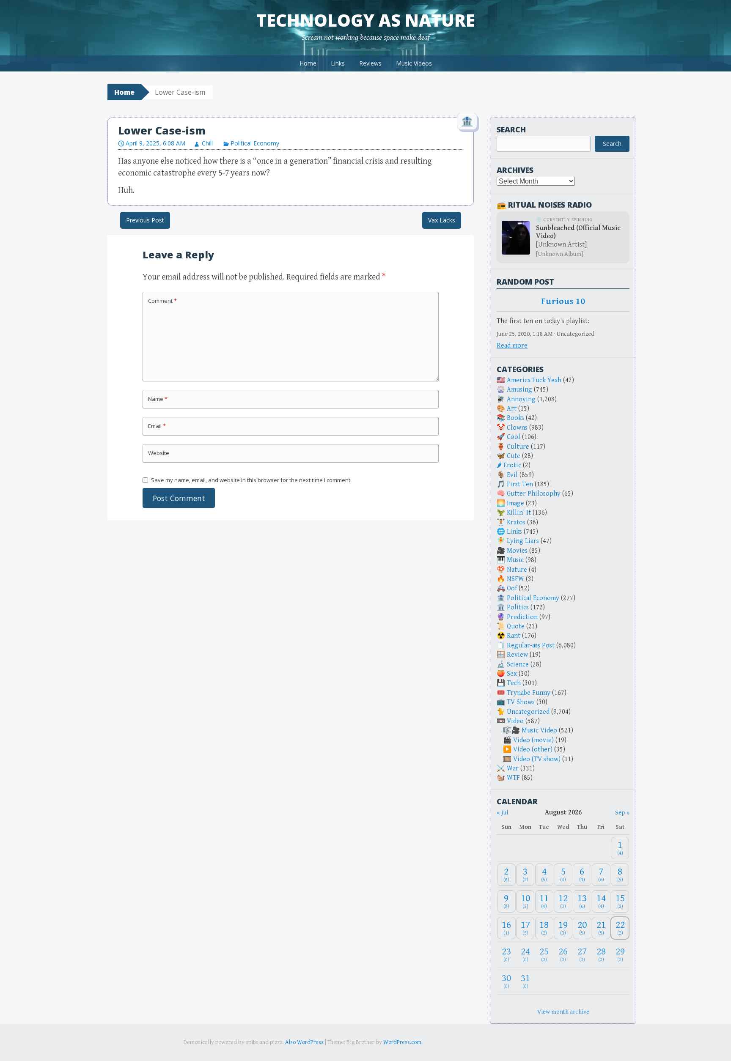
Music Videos (414, 63)
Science (518, 665)
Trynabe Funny (528, 693)
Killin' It (519, 513)
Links (338, 63)
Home (308, 63)
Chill (207, 143)
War (513, 769)
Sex (512, 674)
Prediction (522, 617)
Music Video (539, 731)
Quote (516, 626)
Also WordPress (304, 1042)
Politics (518, 607)
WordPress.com (402, 1042)
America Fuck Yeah (534, 380)
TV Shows (521, 702)
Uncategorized (528, 712)
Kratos (516, 522)
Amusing (519, 390)
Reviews (370, 63)
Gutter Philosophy (534, 494)
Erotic (512, 465)
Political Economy (255, 143)
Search (511, 129)
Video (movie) (533, 740)
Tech (514, 683)
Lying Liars (523, 541)
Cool (513, 437)
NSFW (515, 579)
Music (515, 560)
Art (512, 409)
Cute (513, 456)
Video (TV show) (537, 759)
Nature (517, 570)
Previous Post (145, 220)
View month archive (563, 1011)
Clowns (517, 428)
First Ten (520, 484)
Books (515, 418)
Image (515, 503)
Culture (518, 447)
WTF (513, 778)
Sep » (622, 812)
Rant (513, 636)
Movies (517, 551)
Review (517, 655)
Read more (512, 346)
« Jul (502, 812)
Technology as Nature (365, 20)
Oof (512, 588)
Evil (512, 475)
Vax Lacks (441, 220)
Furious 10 (563, 301)
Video (515, 721)
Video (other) (532, 750)
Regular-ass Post (531, 646)
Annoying (521, 399)
